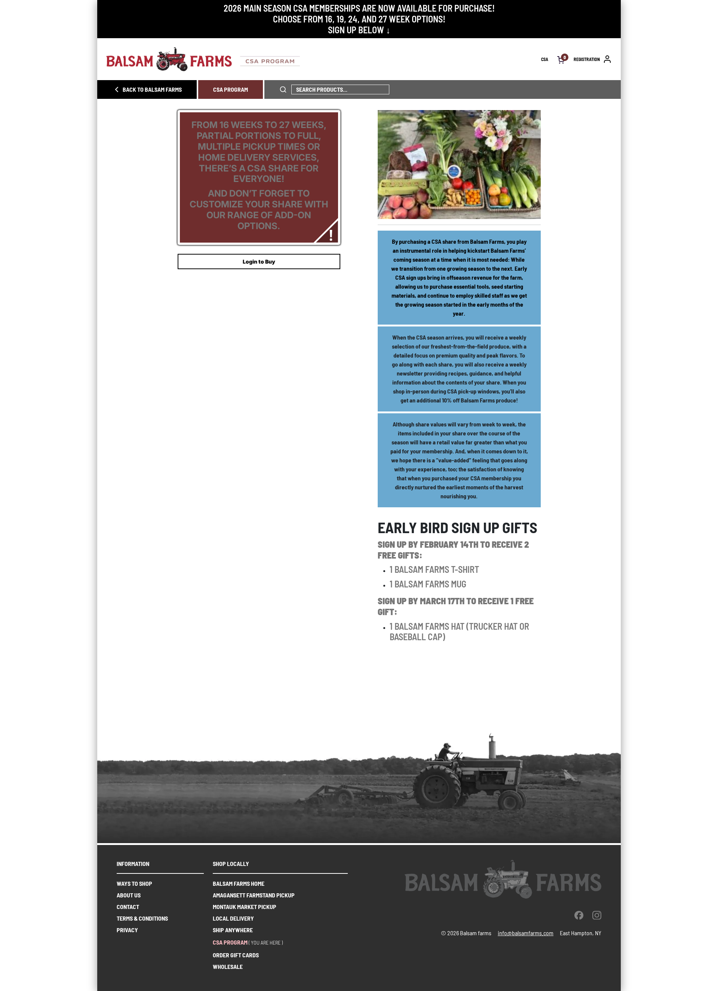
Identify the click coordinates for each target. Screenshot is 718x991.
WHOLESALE (228, 966)
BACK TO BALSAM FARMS (152, 89)
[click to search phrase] (283, 89)
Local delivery (233, 918)
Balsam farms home (238, 883)
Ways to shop (134, 883)
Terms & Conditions (142, 918)
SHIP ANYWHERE (233, 929)
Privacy (127, 929)
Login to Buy (259, 261)
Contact (128, 906)
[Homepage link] (323, 59)
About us (129, 895)
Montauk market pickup (244, 906)
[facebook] (578, 915)
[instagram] (596, 915)
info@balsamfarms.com (525, 932)
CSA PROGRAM (230, 89)
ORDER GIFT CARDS (236, 954)
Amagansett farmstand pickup (254, 895)
